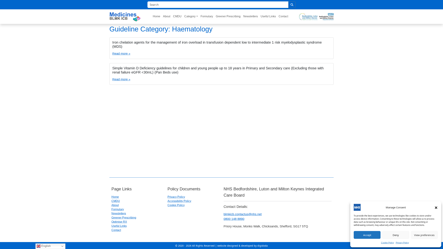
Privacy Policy (402, 243)
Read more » (121, 53)
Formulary (207, 16)
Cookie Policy (387, 243)
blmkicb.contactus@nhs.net (243, 214)
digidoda (262, 245)
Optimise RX (119, 221)
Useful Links (268, 16)
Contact (283, 16)
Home (156, 16)
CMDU (177, 16)
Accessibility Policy (179, 201)
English (46, 246)
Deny (396, 235)
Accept (367, 235)
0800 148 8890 (234, 219)
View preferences (424, 235)
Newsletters (250, 16)
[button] (436, 207)
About (166, 16)
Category (190, 16)
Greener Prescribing (228, 16)
